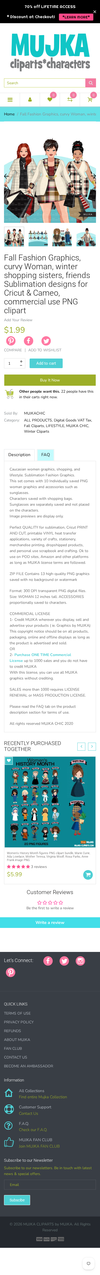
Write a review (50, 923)
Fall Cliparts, (34, 425)
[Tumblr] (55, 969)
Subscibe (17, 1200)
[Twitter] (46, 341)
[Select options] (88, 875)
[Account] (30, 99)
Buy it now (50, 380)
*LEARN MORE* (76, 17)
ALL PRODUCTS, (38, 420)
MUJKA (66, 1224)
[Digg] (89, 969)
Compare (13, 350)
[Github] (29, 969)
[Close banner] (94, 11)
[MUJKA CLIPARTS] (50, 50)
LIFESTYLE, (55, 425)
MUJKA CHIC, (77, 425)
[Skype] (82, 969)
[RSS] (35, 969)
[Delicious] (75, 969)
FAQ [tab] (45, 455)
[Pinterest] (10, 971)
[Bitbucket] (49, 969)
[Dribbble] (62, 969)
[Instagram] (80, 960)
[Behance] (6, 981)
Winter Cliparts (36, 431)
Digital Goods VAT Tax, (73, 420)
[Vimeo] (69, 969)
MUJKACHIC (34, 413)
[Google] (22, 969)
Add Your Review (18, 320)
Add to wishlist (44, 350)
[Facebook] (28, 341)
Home (9, 114)
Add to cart (46, 363)
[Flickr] (42, 969)
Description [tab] (19, 455)
